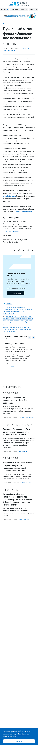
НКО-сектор (25, 48)
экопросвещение (8, 313)
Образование (23, 451)
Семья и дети (26, 483)
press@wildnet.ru (9, 196)
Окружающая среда (9, 50)
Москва (9, 303)
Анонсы (5, 24)
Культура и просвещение (26, 417)
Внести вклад (16, 293)
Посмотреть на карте (11, 231)
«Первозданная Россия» (23, 212)
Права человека (24, 519)
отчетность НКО (19, 309)
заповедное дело (12, 307)
